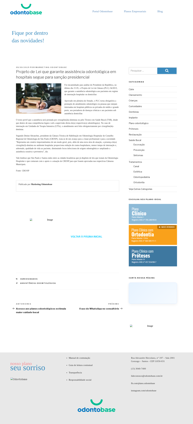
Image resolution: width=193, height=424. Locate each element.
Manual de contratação (79, 358)
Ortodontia (138, 182)
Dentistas (134, 112)
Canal (136, 166)
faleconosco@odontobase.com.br (147, 376)
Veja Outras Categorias (140, 189)
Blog (160, 11)
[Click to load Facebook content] (153, 293)
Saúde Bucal (135, 140)
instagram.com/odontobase (143, 390)
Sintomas (138, 155)
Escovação (139, 144)
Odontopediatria (141, 177)
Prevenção (139, 150)
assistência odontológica (38, 283)
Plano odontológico (139, 123)
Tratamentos (135, 162)
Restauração (135, 134)
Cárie (131, 89)
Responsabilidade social (80, 380)
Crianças (133, 100)
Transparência (75, 372)
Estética (137, 171)
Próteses (133, 129)
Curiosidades (29, 279)
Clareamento (135, 95)
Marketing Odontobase (51, 67)
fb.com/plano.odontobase (143, 383)
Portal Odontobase (102, 11)
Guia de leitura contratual (81, 365)
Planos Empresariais (135, 11)
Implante (133, 117)
